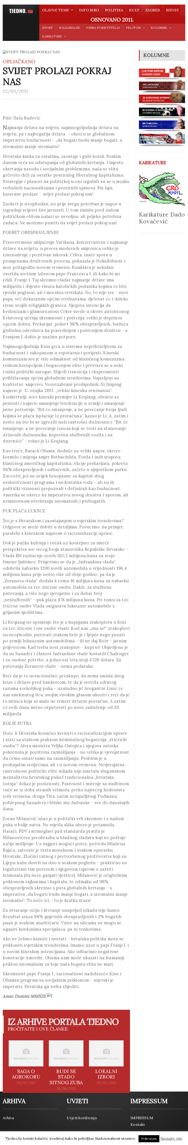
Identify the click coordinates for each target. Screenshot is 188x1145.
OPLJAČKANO (19, 61)
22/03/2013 (15, 91)
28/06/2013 (66, 1089)
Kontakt (137, 1124)
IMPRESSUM (141, 1118)
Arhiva (8, 1118)
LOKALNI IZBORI (106, 1074)
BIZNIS (172, 10)
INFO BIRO (89, 10)
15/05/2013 (106, 1083)
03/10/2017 (26, 1083)
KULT (134, 10)
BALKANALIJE (69, 28)
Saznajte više (171, 1138)
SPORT (47, 28)
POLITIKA (114, 10)
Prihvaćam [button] (149, 1139)
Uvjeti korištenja (82, 1118)
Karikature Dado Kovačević (162, 218)
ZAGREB (152, 10)
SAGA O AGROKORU (26, 1074)
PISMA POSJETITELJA (103, 28)
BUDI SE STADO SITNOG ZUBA (66, 1077)
